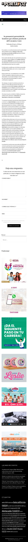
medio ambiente (22, 520)
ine (9, 518)
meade (15, 520)
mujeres (4, 524)
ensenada (15, 515)
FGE (14, 517)
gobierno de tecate (21, 517)
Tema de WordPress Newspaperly (15, 539)
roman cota (13, 526)
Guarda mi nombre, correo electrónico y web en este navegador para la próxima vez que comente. (13, 221)
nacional (9, 524)
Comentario (6, 178)
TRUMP (10, 531)
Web (3, 213)
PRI (24, 524)
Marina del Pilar (7, 520)
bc (10, 505)
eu (9, 517)
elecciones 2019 (8, 515)
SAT (5, 528)
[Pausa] (3, 424)
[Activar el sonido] (22, 424)
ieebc (4, 518)
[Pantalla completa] (24, 424)
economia (4, 513)
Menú (25, 20)
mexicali (5, 522)
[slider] (12, 424)
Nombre (5, 199)
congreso (7, 508)
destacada (11, 510)
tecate (12, 529)
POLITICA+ (19, 524)
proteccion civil (5, 526)
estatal (6, 517)
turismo (15, 531)
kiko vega (21, 518)
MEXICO (13, 522)
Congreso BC (15, 508)
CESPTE (20, 505)
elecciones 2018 (12, 513)
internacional (14, 518)
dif (21, 511)
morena (21, 522)
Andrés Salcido (14, 46)
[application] (14, 419)
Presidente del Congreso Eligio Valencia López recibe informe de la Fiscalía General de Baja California (12, 471)
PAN (14, 524)
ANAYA (10, 502)
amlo (5, 502)
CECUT (14, 505)
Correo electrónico (9, 206)
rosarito (20, 526)
